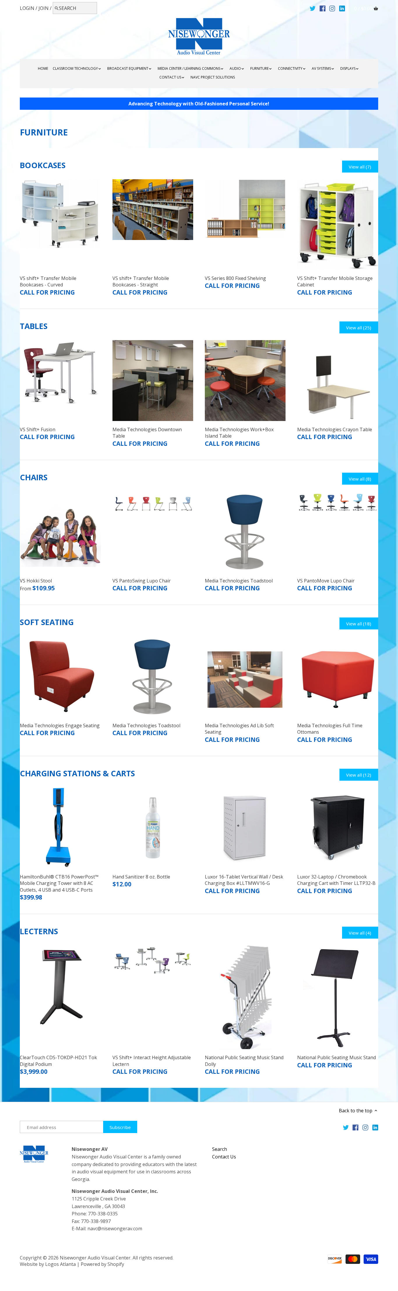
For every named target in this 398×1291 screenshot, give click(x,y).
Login (27, 8)
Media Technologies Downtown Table (147, 432)
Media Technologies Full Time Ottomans (329, 728)
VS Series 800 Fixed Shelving (235, 278)
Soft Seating (47, 622)
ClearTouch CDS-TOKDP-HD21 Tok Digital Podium (58, 1060)
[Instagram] (332, 7)
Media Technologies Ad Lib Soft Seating (239, 728)
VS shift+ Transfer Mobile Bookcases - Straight (140, 281)
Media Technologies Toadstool (239, 580)
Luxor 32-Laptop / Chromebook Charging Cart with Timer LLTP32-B (336, 880)
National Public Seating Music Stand (336, 1057)
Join (43, 8)
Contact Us (224, 1156)
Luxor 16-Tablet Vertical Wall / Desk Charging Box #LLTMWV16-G (244, 880)
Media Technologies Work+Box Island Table (239, 432)
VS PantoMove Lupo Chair (326, 580)
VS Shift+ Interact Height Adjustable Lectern (151, 1060)
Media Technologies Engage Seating (60, 725)
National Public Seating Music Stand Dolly (244, 1060)
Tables (33, 326)
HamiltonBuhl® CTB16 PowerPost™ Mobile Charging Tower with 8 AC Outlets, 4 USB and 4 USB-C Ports (59, 883)
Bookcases (43, 165)
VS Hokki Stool (36, 580)
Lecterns (39, 931)
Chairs (33, 477)
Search (219, 1149)
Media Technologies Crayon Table (334, 429)
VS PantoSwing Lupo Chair (141, 580)
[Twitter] (313, 7)
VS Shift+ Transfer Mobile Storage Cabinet (335, 281)
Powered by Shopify (102, 1264)
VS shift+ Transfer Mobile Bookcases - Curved (48, 281)
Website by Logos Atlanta (48, 1264)
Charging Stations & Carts (77, 773)
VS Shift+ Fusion (37, 429)
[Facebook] (322, 7)
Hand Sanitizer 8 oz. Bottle (141, 877)
